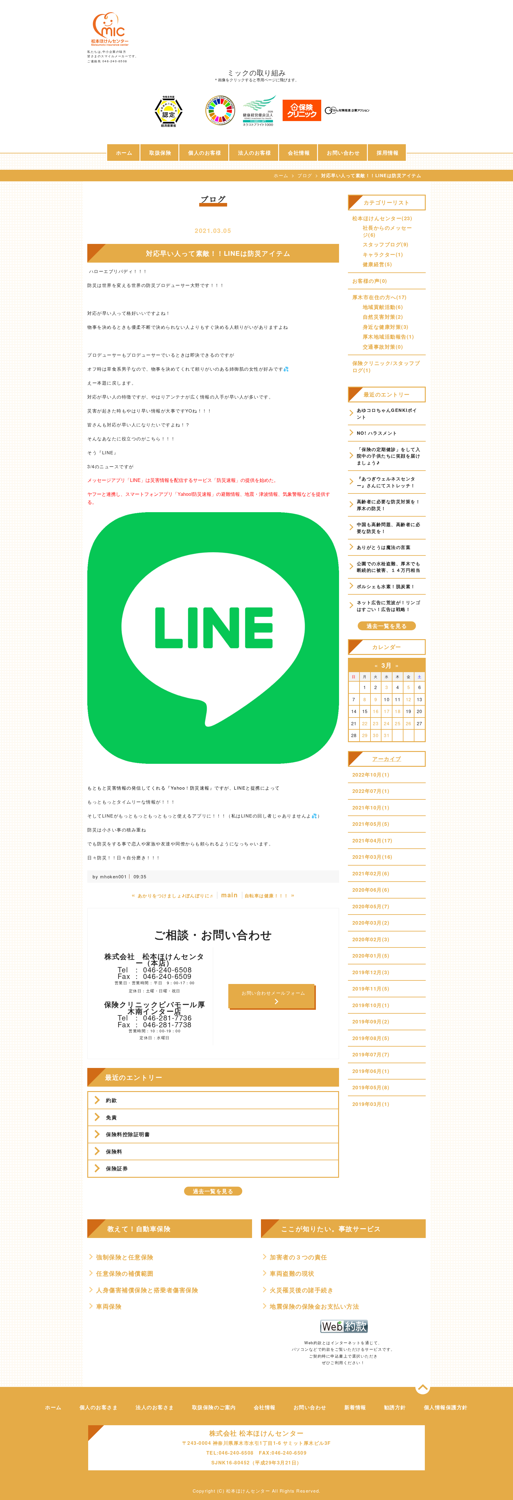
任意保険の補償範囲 (125, 1273)
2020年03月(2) (371, 922)
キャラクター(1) (383, 254)
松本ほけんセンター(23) (382, 218)
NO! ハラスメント (377, 433)
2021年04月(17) (372, 840)
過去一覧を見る (213, 1191)
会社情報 (299, 152)
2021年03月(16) (372, 856)
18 (397, 711)
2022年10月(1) (371, 774)
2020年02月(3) (371, 939)
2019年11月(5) (371, 988)
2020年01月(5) (371, 955)
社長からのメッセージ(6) (387, 231)
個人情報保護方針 (446, 1407)
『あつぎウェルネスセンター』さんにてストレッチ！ (386, 482)
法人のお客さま (155, 1407)
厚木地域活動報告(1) (388, 336)
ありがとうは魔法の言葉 (384, 547)
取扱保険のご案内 (214, 1407)
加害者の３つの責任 (298, 1257)
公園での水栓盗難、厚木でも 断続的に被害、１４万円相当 (389, 567)
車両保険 (109, 1306)
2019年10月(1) (371, 1005)
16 (376, 711)
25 (397, 723)
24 (387, 723)
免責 (111, 1117)
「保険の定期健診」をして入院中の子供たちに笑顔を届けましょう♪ (389, 456)
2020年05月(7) (371, 906)
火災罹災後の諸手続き (302, 1290)
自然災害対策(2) (383, 316)
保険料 (114, 1151)
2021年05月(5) (371, 823)
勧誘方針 (395, 1407)
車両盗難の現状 (292, 1273)
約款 (111, 1100)
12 (408, 699)
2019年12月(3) (371, 972)
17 (387, 711)
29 (365, 735)
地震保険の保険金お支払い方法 (314, 1306)
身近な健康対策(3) (386, 326)
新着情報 (355, 1407)
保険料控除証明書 (128, 1134)
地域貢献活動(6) (383, 306)
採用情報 (388, 152)
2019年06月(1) (371, 1070)
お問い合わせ (343, 152)
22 (365, 723)
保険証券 (117, 1168)
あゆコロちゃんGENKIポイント (387, 413)
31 (387, 735)
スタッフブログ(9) (386, 244)
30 (376, 735)
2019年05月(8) (371, 1087)
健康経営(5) (377, 264)
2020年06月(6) (371, 889)
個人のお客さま (99, 1407)
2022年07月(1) (371, 790)
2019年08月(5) (371, 1038)
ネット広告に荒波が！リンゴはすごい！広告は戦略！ (389, 605)
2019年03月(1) (371, 1103)
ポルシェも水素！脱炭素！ (386, 586)
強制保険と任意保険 (125, 1257)
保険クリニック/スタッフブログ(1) (386, 366)
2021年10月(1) (371, 807)
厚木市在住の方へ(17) (379, 297)
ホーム (124, 152)
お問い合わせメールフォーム (273, 993)
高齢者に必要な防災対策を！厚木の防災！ (389, 505)
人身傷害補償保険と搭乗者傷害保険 (147, 1290)
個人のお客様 (204, 152)
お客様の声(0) (369, 280)
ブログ (304, 175)
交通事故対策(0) (383, 346)
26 (408, 723)
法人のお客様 (254, 152)
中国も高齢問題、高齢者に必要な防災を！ (389, 527)
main (229, 894)
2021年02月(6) (371, 873)
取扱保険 (160, 152)
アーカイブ (386, 759)
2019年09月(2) (371, 1021)
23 (376, 723)
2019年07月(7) (371, 1054)
